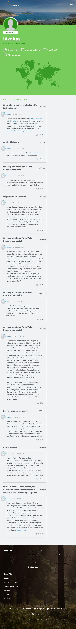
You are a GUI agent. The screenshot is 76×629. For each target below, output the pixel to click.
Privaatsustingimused (11, 586)
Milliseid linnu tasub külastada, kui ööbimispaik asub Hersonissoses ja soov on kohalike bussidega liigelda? (20, 489)
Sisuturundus (33, 567)
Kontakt (6, 578)
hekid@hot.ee (21, 530)
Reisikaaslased (33, 555)
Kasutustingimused (10, 582)
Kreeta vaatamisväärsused (15, 410)
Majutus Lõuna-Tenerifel (14, 196)
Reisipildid (32, 563)
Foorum (55, 551)
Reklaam (6, 590)
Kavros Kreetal (10, 447)
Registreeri (7, 598)
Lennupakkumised (35, 551)
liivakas (8, 114)
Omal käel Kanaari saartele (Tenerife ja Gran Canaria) (20, 106)
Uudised (31, 559)
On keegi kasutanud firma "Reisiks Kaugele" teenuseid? (19, 168)
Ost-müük (56, 555)
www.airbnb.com (36, 153)
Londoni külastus (11, 142)
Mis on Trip (7, 574)
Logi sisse (6, 594)
